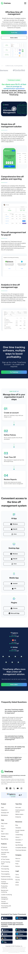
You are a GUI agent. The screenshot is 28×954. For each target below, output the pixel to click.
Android (15, 583)
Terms (17, 874)
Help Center (4, 823)
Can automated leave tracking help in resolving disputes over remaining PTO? (14, 737)
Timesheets (4, 856)
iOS (15, 588)
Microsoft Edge (15, 613)
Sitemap (3, 836)
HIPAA (17, 882)
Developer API (5, 812)
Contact (17, 861)
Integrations (4, 810)
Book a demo (14, 37)
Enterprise (18, 817)
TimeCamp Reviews (20, 850)
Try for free (14, 32)
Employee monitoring (7, 879)
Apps (2, 807)
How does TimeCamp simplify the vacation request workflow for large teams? (14, 711)
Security (17, 879)
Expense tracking (5, 876)
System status (4, 833)
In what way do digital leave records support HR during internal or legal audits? (13, 759)
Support (3, 828)
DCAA (17, 885)
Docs (2, 826)
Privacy (17, 877)
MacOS (15, 529)
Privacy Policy (22, 951)
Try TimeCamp (14, 372)
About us (17, 858)
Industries (18, 842)
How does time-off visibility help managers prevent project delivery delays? (15, 748)
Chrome (15, 608)
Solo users (18, 807)
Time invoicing (5, 871)
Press (16, 863)
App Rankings (19, 845)
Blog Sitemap (4, 839)
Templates (18, 827)
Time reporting (5, 869)
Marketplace (4, 815)
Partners (17, 866)
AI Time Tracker (5, 859)
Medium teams (19, 814)
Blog (16, 825)
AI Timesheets (5, 866)
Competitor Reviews (20, 847)
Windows (15, 524)
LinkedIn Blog (19, 834)
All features (4, 847)
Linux (15, 534)
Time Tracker (4, 850)
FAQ (2, 831)
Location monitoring (6, 894)
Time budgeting (5, 874)
